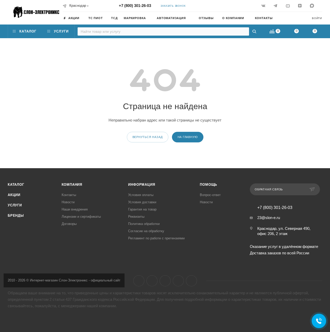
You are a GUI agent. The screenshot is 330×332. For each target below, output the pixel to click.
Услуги (15, 205)
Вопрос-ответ (210, 195)
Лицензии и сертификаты (81, 216)
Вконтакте (138, 280)
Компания (72, 185)
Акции (14, 195)
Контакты (69, 195)
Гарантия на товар (142, 209)
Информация (141, 185)
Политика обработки (144, 224)
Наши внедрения (75, 209)
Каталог (16, 185)
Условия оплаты (140, 195)
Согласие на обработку (146, 231)
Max (191, 280)
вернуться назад (148, 137)
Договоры (69, 224)
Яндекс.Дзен (178, 280)
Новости (68, 202)
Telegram (152, 280)
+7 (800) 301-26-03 (135, 5)
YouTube (165, 280)
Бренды (16, 215)
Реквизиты (136, 216)
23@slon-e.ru (268, 217)
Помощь (208, 185)
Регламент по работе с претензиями (156, 238)
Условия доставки (142, 202)
